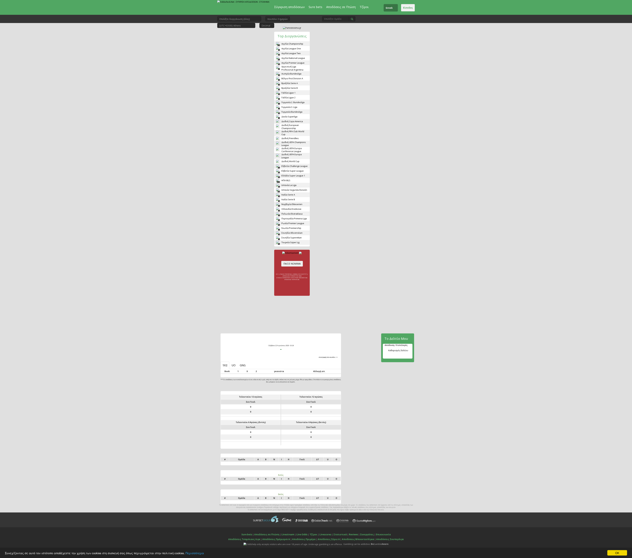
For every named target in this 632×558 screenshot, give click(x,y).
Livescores (325, 534)
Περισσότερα (195, 553)
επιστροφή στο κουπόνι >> (328, 357)
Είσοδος (408, 7)
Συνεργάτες (367, 534)
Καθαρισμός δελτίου (398, 350)
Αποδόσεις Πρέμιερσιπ (276, 539)
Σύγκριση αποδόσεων (289, 7)
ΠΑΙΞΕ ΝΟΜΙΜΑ (292, 263)
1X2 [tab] (225, 365)
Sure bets (315, 7)
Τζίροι (364, 7)
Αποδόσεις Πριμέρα (304, 539)
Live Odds (301, 534)
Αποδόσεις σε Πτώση (341, 7)
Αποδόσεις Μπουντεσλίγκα (358, 539)
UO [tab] (234, 365)
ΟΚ (617, 553)
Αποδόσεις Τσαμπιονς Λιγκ (244, 539)
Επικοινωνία (383, 534)
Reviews (353, 534)
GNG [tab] (243, 365)
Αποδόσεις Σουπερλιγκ (390, 539)
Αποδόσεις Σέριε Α (329, 539)
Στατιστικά (340, 534)
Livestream (287, 534)
